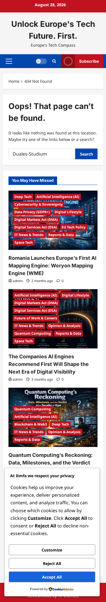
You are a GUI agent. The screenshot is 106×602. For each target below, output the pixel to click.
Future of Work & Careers (35, 318)
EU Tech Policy (74, 227)
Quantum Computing (32, 333)
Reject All (52, 563)
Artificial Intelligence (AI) (57, 196)
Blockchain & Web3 (30, 424)
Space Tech (23, 242)
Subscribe (89, 60)
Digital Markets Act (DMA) (36, 219)
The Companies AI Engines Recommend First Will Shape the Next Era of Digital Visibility (48, 364)
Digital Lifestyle (68, 212)
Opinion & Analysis (64, 325)
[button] (9, 61)
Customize (52, 550)
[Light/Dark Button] (41, 61)
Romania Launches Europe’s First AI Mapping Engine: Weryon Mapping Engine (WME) (52, 265)
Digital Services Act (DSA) (35, 227)
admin (18, 280)
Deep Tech (23, 196)
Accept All (52, 577)
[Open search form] (54, 61)
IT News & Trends (29, 234)
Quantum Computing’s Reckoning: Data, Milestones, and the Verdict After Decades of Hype (50, 462)
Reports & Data (61, 234)
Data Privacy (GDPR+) (32, 212)
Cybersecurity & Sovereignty (38, 204)
